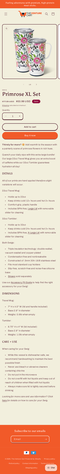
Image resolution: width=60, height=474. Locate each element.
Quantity (6, 110)
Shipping (5, 105)
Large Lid (32, 208)
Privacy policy (49, 459)
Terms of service (47, 463)
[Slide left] (23, 84)
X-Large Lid (34, 232)
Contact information (30, 463)
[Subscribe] (46, 439)
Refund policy (14, 463)
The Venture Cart (18, 459)
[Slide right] (36, 84)
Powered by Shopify (33, 459)
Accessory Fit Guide (21, 282)
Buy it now (30, 135)
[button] (6, 14)
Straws (11, 276)
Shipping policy (31, 468)
